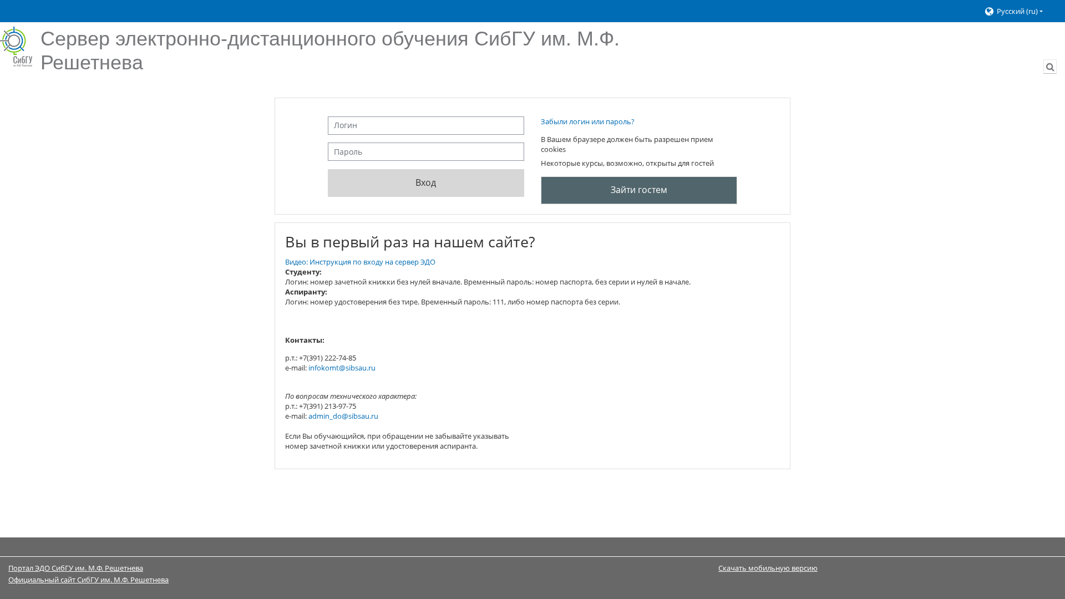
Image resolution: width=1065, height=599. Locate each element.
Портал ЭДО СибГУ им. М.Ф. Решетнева (75, 568)
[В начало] (16, 47)
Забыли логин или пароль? (588, 121)
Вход (425, 182)
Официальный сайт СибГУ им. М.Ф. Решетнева (88, 580)
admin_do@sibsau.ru (343, 416)
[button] (1019, 11)
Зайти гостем (639, 190)
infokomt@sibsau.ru (342, 368)
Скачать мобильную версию (768, 568)
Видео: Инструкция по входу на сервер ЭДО (360, 262)
